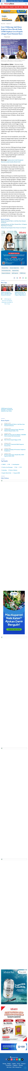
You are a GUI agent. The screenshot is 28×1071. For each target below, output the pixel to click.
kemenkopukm (16, 464)
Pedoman (23, 1063)
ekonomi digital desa (14, 267)
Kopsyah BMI (17, 473)
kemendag (4, 470)
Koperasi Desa (15, 270)
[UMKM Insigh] (14, 18)
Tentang (4, 1063)
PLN (21, 467)
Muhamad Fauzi (7, 36)
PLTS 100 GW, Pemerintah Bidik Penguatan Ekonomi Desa (14, 445)
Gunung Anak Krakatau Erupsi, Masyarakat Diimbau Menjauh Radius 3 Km (14, 430)
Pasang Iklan (8, 1065)
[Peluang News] (9, 4)
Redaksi (9, 1063)
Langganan (15, 1065)
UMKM (4, 464)
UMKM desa (22, 273)
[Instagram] (11, 1059)
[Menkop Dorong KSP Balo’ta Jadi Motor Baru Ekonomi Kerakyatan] (7, 287)
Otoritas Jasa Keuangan (7, 467)
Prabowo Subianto (13, 470)
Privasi (18, 1063)
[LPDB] (14, 612)
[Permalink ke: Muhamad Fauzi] (2, 36)
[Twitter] (9, 1059)
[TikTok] (22, 1059)
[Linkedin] (14, 1059)
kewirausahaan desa (6, 270)
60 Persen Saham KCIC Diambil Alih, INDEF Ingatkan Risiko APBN (14, 455)
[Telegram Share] (23, 278)
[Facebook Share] (14, 278)
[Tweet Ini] (17, 278)
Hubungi (21, 1065)
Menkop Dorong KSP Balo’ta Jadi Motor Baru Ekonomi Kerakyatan (13, 221)
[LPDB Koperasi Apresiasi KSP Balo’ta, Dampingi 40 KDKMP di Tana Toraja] (7, 352)
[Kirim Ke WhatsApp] (26, 278)
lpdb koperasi (15, 273)
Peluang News (18, 1067)
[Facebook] (6, 1059)
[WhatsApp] (19, 1059)
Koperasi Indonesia (6, 273)
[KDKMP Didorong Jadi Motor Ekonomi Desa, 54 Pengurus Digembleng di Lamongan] (21, 287)
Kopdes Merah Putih (6, 473)
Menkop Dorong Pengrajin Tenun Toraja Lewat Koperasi (13, 227)
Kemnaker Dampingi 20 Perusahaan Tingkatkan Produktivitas (15, 450)
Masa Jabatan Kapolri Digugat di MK (12, 439)
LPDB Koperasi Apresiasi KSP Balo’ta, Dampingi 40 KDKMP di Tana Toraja (7, 410)
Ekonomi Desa (5, 267)
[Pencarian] (26, 4)
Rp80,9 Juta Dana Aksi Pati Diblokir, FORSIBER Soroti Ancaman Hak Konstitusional (15, 435)
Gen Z (22, 267)
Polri (16, 467)
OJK (9, 464)
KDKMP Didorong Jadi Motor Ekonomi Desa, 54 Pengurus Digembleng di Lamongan (14, 225)
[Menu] (2, 4)
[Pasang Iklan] (14, 248)
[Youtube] (17, 1059)
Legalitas (14, 1063)
